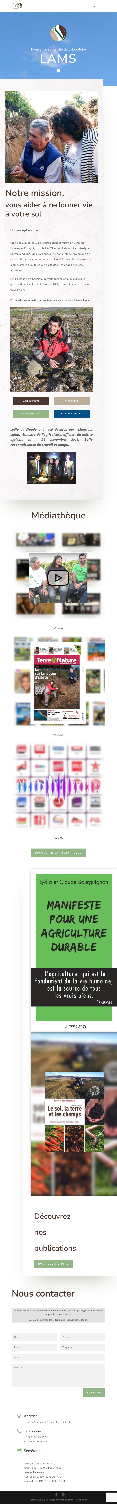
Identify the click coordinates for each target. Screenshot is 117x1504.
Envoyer (94, 1392)
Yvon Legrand (66, 1499)
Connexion (81, 1499)
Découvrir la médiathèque (58, 852)
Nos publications (53, 1263)
